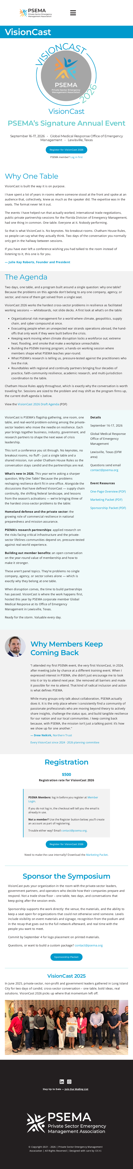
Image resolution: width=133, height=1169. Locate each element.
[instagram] (69, 1081)
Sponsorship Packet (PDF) (108, 508)
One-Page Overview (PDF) (108, 491)
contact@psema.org (104, 470)
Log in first (76, 157)
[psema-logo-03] (36, 8)
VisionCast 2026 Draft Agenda (39, 404)
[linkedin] (62, 1081)
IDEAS (98, 1150)
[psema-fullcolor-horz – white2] (66, 1111)
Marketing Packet (97, 855)
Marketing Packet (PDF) (106, 500)
